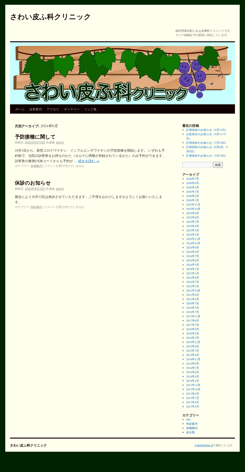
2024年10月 (193, 243)
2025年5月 (192, 230)
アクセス (53, 109)
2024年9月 (192, 247)
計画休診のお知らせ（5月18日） (207, 155)
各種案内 (36, 166)
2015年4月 (192, 355)
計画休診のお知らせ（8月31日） (207, 130)
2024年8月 (192, 252)
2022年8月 (192, 277)
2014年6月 (192, 372)
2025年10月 (193, 209)
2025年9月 (192, 213)
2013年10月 (193, 389)
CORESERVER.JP (204, 445)
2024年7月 (192, 256)
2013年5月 (192, 406)
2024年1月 (192, 269)
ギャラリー (71, 109)
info (188, 419)
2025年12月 (193, 204)
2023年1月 (192, 273)
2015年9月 (192, 346)
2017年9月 (192, 320)
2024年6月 (192, 260)
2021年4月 (192, 299)
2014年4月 (192, 376)
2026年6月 (192, 183)
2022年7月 (192, 282)
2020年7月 (192, 303)
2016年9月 (192, 329)
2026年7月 (192, 178)
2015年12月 (193, 342)
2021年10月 (193, 290)
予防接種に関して (35, 136)
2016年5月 (192, 333)
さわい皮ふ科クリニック (50, 16)
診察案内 (35, 109)
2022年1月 (192, 286)
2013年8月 (192, 393)
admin (60, 142)
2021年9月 (192, 295)
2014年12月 (193, 359)
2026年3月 (192, 191)
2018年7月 (192, 312)
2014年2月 (192, 380)
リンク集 (90, 109)
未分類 (190, 432)
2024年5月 (192, 264)
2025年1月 (192, 234)
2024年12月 (193, 239)
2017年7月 (192, 325)
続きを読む (88, 161)
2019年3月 (192, 307)
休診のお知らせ (33, 182)
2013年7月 (192, 398)
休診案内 (36, 207)
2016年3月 (192, 337)
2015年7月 (192, 350)
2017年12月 (193, 316)
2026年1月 (192, 200)
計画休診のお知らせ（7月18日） (207, 142)
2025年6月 (192, 226)
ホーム (20, 109)
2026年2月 (192, 196)
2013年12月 (193, 385)
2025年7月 (192, 221)
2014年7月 (192, 368)
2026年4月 (192, 187)
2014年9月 (192, 363)
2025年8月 (192, 217)
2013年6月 (192, 402)
